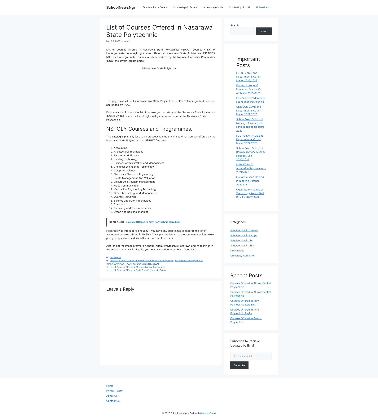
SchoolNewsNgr (120, 7)
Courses (114, 260)
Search (234, 25)
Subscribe (239, 365)
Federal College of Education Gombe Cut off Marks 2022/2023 (249, 89)
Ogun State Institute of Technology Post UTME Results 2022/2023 (250, 193)
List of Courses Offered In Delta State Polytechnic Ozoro (138, 270)
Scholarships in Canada (155, 7)
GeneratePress (208, 413)
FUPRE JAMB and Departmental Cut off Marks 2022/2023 (248, 76)
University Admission (242, 255)
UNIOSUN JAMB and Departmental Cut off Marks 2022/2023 (248, 110)
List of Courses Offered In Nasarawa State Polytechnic (146, 260)
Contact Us (113, 400)
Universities (262, 7)
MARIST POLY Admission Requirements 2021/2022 (251, 168)
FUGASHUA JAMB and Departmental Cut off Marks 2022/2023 (250, 139)
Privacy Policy (114, 390)
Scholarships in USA (239, 7)
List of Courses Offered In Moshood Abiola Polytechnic (137, 267)
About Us (112, 395)
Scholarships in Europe (185, 7)
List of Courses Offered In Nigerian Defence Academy (250, 181)
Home (109, 385)
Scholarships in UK (213, 7)
